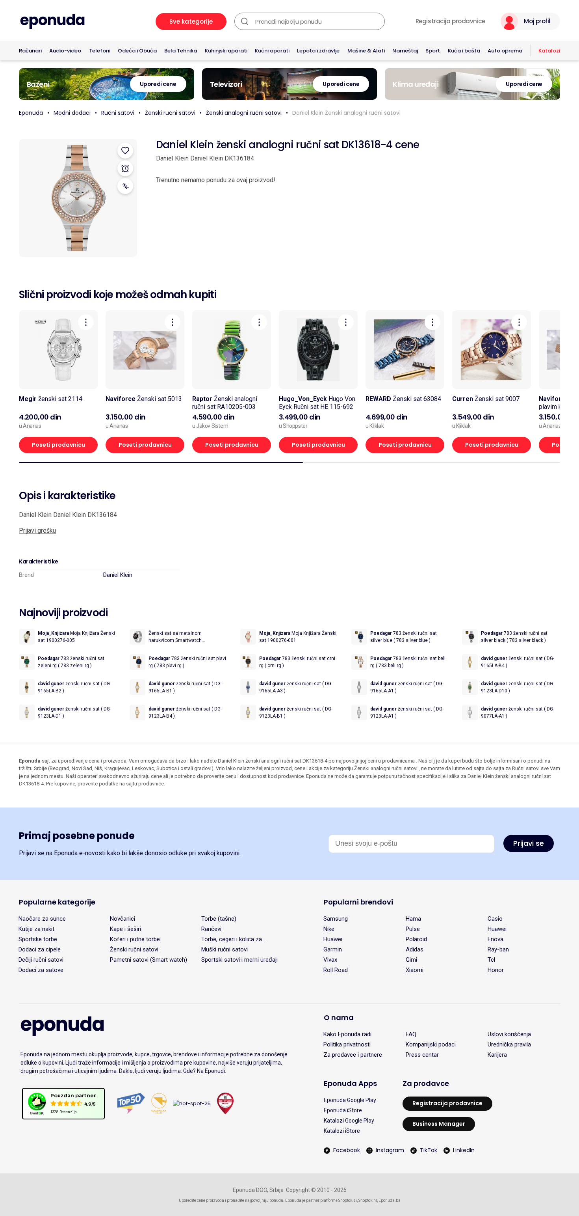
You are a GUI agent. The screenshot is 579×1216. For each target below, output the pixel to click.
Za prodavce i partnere (352, 1054)
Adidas (414, 949)
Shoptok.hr (367, 1200)
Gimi (411, 959)
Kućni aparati (272, 50)
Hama (413, 918)
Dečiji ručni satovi (41, 959)
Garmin (332, 949)
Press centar (422, 1054)
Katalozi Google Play (349, 1120)
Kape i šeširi (125, 929)
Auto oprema (505, 50)
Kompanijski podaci (431, 1044)
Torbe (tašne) (218, 918)
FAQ (411, 1034)
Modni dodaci (72, 113)
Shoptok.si (347, 1200)
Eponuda (31, 113)
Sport (432, 50)
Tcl (491, 959)
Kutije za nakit (36, 929)
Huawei (497, 929)
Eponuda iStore (343, 1110)
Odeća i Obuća (137, 50)
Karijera (497, 1054)
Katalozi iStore (342, 1131)
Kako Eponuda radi (347, 1034)
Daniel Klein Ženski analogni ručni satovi (346, 113)
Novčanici (122, 918)
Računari (30, 50)
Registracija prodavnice (450, 21)
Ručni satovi (117, 113)
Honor (496, 970)
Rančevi (211, 929)
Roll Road (335, 970)
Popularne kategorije (57, 902)
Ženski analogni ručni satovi (244, 113)
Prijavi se (528, 843)
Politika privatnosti (347, 1044)
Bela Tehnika (180, 50)
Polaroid (416, 939)
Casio (495, 918)
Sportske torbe (38, 939)
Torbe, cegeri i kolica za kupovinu (231, 939)
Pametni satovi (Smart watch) (148, 959)
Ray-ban (498, 949)
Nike (328, 929)
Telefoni (99, 50)
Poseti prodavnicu (58, 445)
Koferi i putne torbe (135, 939)
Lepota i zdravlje (318, 50)
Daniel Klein (117, 574)
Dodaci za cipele (40, 949)
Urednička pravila (509, 1044)
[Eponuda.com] (52, 21)
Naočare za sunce (42, 918)
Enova (495, 939)
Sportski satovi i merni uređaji (239, 959)
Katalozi (549, 50)
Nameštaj (405, 50)
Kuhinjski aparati (226, 50)
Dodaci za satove (41, 970)
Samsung (335, 918)
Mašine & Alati (366, 50)
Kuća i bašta (464, 50)
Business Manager (438, 1124)
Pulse (413, 929)
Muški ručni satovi (224, 949)
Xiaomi (414, 970)
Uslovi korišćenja (509, 1034)
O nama (339, 1017)
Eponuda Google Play (350, 1100)
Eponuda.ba (390, 1200)
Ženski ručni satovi (170, 113)
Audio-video (65, 50)
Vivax (330, 959)
